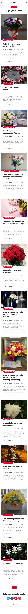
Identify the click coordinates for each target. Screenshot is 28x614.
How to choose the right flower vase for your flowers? (13, 314)
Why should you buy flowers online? (11, 45)
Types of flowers (15, 170)
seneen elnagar (8, 49)
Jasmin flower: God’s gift (13, 563)
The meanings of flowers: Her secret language (13, 519)
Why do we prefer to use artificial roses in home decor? (13, 176)
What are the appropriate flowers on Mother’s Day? (13, 222)
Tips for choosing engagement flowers (11, 132)
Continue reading (8, 61)
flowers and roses (8, 40)
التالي (14, 587)
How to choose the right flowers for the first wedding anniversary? (13, 377)
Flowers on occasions (9, 127)
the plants (6, 170)
